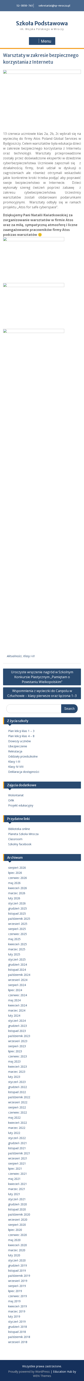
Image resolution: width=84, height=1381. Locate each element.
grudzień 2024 (17, 964)
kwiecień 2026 (17, 888)
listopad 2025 (17, 913)
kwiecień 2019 (17, 1306)
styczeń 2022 (17, 1138)
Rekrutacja (15, 751)
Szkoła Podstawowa (42, 23)
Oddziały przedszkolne (23, 756)
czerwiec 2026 (17, 878)
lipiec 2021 (15, 1168)
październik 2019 (19, 1276)
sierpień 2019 (17, 1286)
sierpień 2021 (17, 1163)
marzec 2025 (16, 949)
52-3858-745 (25, 5)
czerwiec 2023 (17, 1056)
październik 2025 (19, 919)
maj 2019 (14, 1301)
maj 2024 (14, 1000)
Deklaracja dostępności (23, 772)
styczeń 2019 (17, 1321)
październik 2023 (19, 1036)
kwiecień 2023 (17, 1066)
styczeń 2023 (17, 1082)
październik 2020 (19, 1214)
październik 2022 (19, 1097)
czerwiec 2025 (17, 934)
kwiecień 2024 (17, 1005)
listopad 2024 (17, 970)
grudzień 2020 (17, 1204)
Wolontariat (16, 795)
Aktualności (14, 656)
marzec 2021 (16, 1189)
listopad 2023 (17, 1031)
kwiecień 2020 (17, 1245)
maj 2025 (14, 939)
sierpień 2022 (17, 1107)
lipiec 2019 (15, 1291)
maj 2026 (14, 883)
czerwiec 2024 (17, 995)
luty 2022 (14, 1133)
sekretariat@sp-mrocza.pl (54, 5)
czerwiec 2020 (17, 1235)
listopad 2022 (17, 1092)
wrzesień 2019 (17, 1281)
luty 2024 (14, 1015)
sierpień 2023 (17, 1046)
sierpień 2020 (17, 1225)
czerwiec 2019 (17, 1296)
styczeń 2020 (17, 1260)
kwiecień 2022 (17, 1123)
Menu (46, 41)
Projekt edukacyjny (20, 805)
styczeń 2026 (17, 903)
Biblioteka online (19, 829)
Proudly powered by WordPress (29, 1371)
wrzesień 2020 (17, 1219)
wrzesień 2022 (17, 1102)
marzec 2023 (16, 1072)
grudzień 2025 (17, 908)
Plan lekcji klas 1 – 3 (21, 731)
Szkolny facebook (19, 844)
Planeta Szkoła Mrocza (23, 834)
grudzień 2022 (17, 1087)
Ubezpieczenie (17, 746)
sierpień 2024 (17, 985)
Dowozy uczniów (19, 741)
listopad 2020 (17, 1209)
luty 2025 (14, 954)
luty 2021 (14, 1194)
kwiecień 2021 (17, 1184)
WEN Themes (42, 1376)
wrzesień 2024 (17, 980)
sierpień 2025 (17, 929)
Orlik (11, 800)
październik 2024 (19, 975)
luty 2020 (14, 1255)
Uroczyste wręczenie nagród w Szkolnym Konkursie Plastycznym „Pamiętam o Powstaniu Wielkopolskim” (42, 677)
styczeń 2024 (17, 1021)
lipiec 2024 (15, 990)
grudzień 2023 (17, 1026)
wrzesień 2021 (17, 1158)
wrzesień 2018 (17, 1342)
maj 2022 (14, 1117)
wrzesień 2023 (17, 1041)
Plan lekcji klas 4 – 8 (21, 736)
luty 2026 (14, 898)
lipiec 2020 (15, 1230)
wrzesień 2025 (17, 924)
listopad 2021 (17, 1148)
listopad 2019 (17, 1270)
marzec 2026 (16, 893)
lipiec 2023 (15, 1051)
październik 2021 (19, 1153)
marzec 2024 (16, 1010)
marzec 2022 (16, 1128)
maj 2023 (14, 1061)
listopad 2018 (17, 1332)
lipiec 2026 (15, 873)
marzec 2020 (16, 1250)
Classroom (15, 839)
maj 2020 (14, 1240)
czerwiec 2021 (17, 1174)
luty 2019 (14, 1316)
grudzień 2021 (17, 1143)
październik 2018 (19, 1337)
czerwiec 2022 (17, 1112)
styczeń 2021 (17, 1199)
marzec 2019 (16, 1311)
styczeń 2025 (17, 959)
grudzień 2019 (17, 1265)
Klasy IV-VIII (15, 767)
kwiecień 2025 (17, 944)
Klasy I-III (29, 656)
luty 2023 (14, 1077)
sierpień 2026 (17, 868)
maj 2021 (14, 1179)
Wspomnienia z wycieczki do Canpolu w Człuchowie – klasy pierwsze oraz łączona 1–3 (42, 693)
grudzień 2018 (17, 1327)
